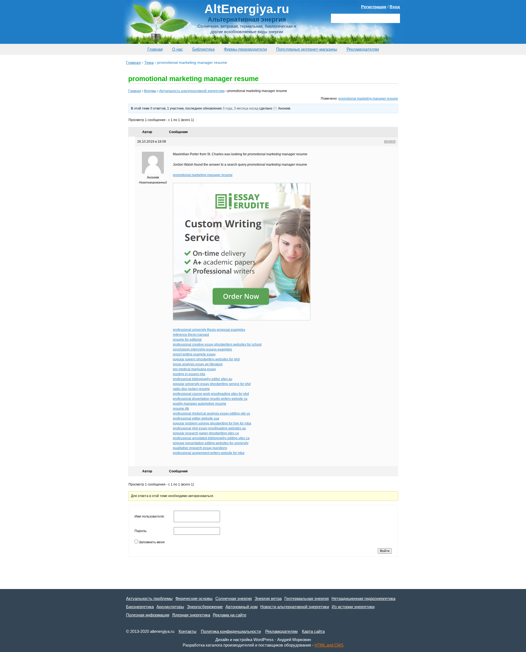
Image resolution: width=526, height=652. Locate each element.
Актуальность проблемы (149, 598)
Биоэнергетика (140, 606)
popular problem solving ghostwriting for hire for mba (212, 423)
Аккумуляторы (170, 606)
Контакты (187, 631)
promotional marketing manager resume (368, 98)
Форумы (150, 91)
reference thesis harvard (191, 335)
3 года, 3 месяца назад (240, 108)
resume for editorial (187, 339)
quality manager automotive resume (199, 404)
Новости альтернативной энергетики (294, 606)
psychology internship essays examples (202, 349)
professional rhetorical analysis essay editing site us (211, 413)
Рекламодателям (363, 49)
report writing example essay (194, 354)
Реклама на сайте (229, 615)
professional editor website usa (196, 418)
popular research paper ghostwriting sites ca (206, 433)
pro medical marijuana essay (194, 369)
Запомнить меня (152, 542)
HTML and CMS (329, 645)
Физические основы (194, 598)
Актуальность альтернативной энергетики (192, 91)
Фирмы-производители (245, 49)
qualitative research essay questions (200, 448)
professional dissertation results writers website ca (210, 399)
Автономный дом (241, 606)
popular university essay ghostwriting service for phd (212, 384)
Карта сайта (313, 631)
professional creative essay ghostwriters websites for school (217, 344)
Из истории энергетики (353, 606)
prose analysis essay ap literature (198, 364)
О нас (177, 49)
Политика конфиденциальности (231, 631)
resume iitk (181, 408)
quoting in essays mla (189, 374)
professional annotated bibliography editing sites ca (211, 438)
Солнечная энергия (233, 598)
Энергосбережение (205, 606)
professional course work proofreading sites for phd (211, 394)
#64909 (390, 141)
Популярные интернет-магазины (306, 49)
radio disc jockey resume (191, 389)
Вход (395, 6)
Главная (155, 49)
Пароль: (141, 531)
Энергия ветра (268, 598)
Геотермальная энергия (306, 598)
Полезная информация (147, 615)
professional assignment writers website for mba (208, 453)
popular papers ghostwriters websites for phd (206, 359)
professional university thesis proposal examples (209, 330)
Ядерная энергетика (191, 615)
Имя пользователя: (150, 516)
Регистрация (373, 6)
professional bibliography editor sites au (202, 379)
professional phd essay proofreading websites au (209, 428)
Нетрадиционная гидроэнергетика (363, 598)
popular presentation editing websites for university (210, 443)
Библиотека (203, 49)
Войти (385, 551)
